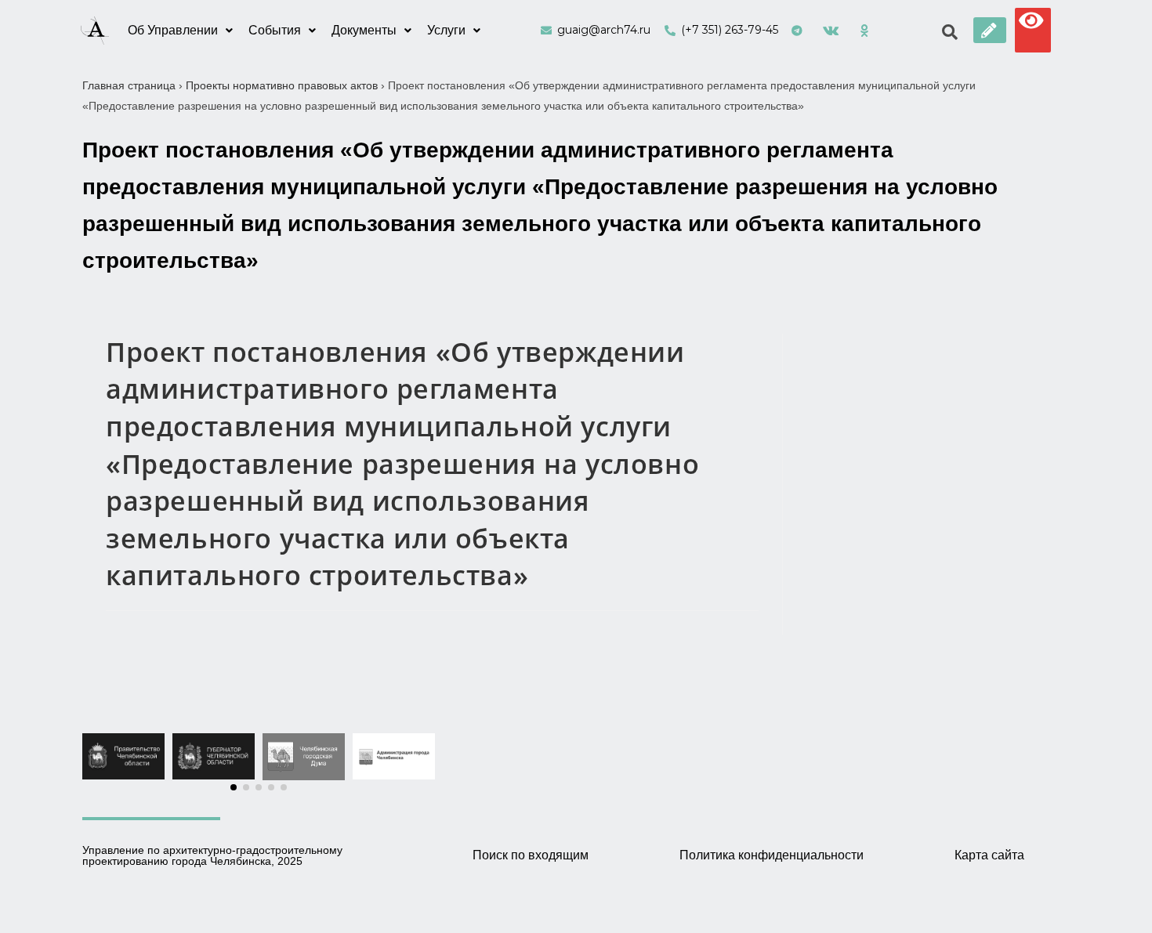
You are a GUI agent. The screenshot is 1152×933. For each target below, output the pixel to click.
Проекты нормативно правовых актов (282, 85)
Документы (364, 30)
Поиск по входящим (531, 855)
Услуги (446, 30)
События (274, 30)
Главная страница (129, 85)
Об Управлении (173, 30)
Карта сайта (989, 855)
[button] (989, 30)
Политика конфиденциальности (771, 855)
